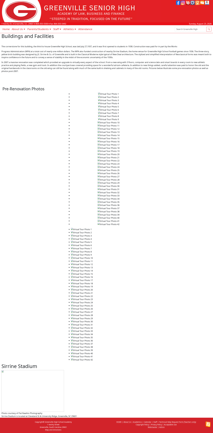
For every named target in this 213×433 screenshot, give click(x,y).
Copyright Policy (142, 424)
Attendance (85, 29)
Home (6, 29)
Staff (155, 422)
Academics (137, 422)
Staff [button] (56, 29)
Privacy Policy (156, 424)
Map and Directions (53, 430)
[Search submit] (209, 29)
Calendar (147, 422)
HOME (119, 422)
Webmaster (152, 427)
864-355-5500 (42, 23)
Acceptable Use (170, 424)
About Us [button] (17, 29)
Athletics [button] (68, 29)
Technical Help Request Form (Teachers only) (177, 422)
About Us (127, 422)
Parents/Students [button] (38, 29)
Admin (162, 427)
